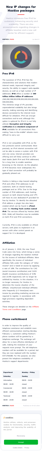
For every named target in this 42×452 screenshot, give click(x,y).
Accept (21, 442)
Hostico (5, 39)
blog (12, 39)
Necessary (21, 436)
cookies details (17, 447)
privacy (27, 447)
